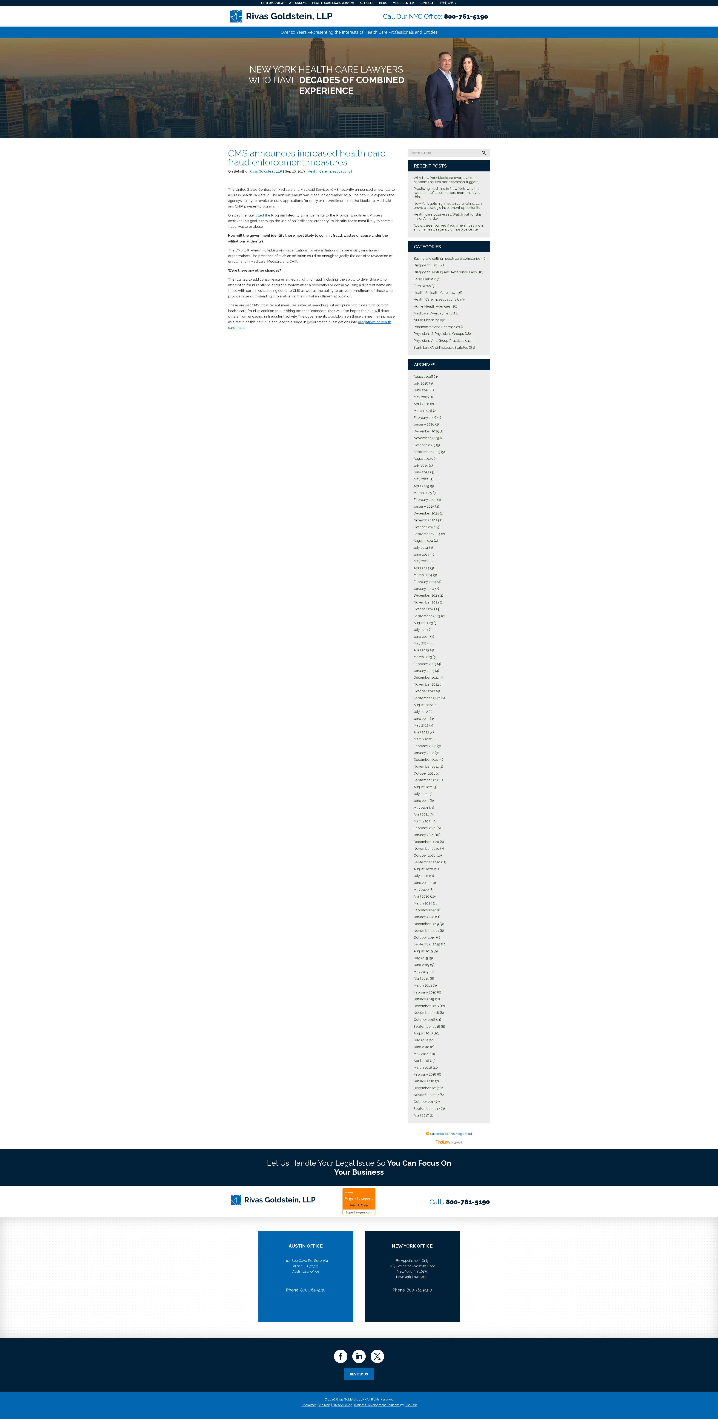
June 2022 (421, 719)
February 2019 (425, 992)
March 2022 (423, 739)
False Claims (423, 279)
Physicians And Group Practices (439, 341)
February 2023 (425, 664)
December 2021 (426, 759)
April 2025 (421, 486)
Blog (383, 3)
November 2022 (426, 684)
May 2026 (421, 397)
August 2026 (423, 376)
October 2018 (424, 1020)
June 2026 (421, 390)
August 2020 (423, 869)
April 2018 (421, 1061)
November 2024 (426, 520)
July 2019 (421, 958)
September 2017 (427, 1109)
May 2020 (421, 890)
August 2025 (423, 458)
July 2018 (421, 1040)
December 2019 (426, 924)
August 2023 (423, 623)
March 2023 (423, 657)
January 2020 (424, 917)
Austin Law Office (305, 1271)
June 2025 (421, 472)
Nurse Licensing (426, 320)
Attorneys (298, 3)
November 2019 (426, 931)
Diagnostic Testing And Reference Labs (445, 272)
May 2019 (421, 972)
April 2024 (421, 568)
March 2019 (423, 985)
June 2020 (421, 883)
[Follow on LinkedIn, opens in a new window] (359, 1356)
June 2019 (421, 965)
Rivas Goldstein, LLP (265, 171)
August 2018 (423, 1033)
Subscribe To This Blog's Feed (451, 1134)
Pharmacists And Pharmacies (437, 327)
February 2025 (425, 500)
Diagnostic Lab (426, 265)
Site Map (324, 1405)
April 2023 (421, 650)
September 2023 (427, 616)
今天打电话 (446, 3)
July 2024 (421, 547)
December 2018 (426, 1006)
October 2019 (424, 937)
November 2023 (426, 602)
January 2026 (424, 424)
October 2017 (424, 1102)
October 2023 (424, 609)
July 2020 (421, 876)
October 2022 (424, 691)
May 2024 (421, 561)
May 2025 (421, 479)
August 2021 (423, 787)
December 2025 (426, 431)
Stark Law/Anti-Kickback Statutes (441, 347)
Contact (426, 3)
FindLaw (411, 1405)
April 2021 (421, 814)
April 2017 (421, 1115)
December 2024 (426, 513)
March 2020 (423, 903)
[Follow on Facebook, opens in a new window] (340, 1356)
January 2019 (424, 999)
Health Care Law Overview (333, 3)
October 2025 (424, 445)
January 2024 (424, 589)
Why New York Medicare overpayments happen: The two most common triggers (446, 180)
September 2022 (427, 698)
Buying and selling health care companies (447, 258)
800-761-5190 (466, 16)
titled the (262, 215)
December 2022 (426, 677)
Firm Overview (272, 3)
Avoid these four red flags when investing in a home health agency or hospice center (449, 227)
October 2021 (424, 773)
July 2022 (421, 712)
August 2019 (423, 951)
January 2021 (424, 835)
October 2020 (424, 855)
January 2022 (424, 753)
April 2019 (421, 978)
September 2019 (427, 944)
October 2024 (424, 527)
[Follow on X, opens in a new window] (377, 1356)
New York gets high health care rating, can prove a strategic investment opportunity (448, 206)
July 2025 (421, 465)
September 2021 (427, 780)
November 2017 (426, 1095)
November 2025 (426, 438)
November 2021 (426, 766)
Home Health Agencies (432, 306)
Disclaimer (308, 1405)
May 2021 (421, 808)
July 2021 (421, 794)
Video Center (403, 3)
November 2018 (426, 1013)
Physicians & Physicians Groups (439, 334)
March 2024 (423, 575)
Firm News (422, 286)
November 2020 (426, 848)
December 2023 (426, 595)
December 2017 (426, 1088)
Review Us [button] (359, 1374)
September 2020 (427, 862)
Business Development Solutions (377, 1405)
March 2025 (423, 493)
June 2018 (421, 1047)
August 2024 (423, 541)
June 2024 (421, 554)
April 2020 (421, 896)
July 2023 (421, 630)
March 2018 (423, 1067)
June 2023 (421, 636)
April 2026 (421, 404)
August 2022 (423, 705)
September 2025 (427, 452)
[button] (714, 1392)
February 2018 (425, 1074)
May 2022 (421, 725)
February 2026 (425, 418)
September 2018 (427, 1026)
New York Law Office (412, 1277)
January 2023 (424, 671)
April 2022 (421, 732)
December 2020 (426, 842)
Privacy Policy (342, 1405)
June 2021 (421, 801)
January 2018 (424, 1081)
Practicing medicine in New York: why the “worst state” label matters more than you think (447, 193)
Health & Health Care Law (434, 293)
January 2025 (424, 506)
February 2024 (425, 582)
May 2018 (421, 1054)
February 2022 (425, 746)
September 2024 (427, 534)
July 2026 (421, 383)
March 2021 (423, 821)
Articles (367, 3)
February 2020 (425, 910)
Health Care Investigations (329, 171)
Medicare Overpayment (433, 313)
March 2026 (423, 411)
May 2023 (421, 643)
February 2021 (425, 828)
